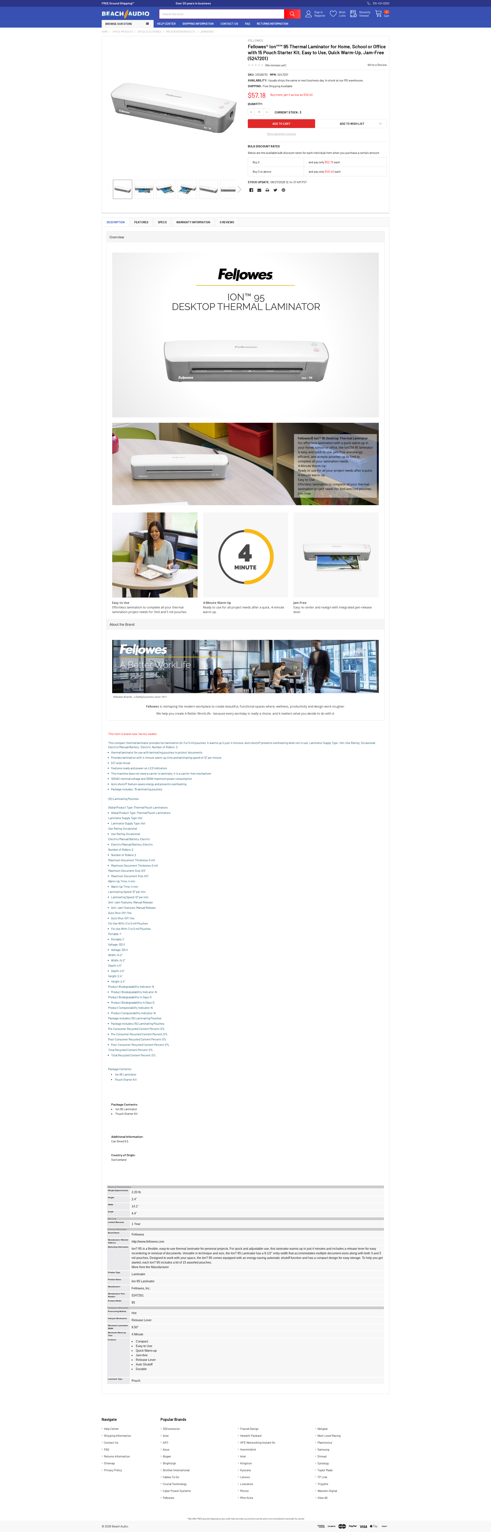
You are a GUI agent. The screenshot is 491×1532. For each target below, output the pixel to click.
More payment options (281, 133)
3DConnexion (171, 1428)
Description (116, 222)
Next (239, 189)
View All (322, 1497)
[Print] (267, 190)
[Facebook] (251, 190)
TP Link (322, 1477)
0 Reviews (227, 222)
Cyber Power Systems (177, 1491)
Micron (244, 1491)
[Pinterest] (283, 190)
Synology (323, 1463)
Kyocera (245, 1470)
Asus (166, 1449)
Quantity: (255, 104)
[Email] (259, 190)
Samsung (323, 1449)
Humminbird (248, 1449)
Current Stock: (288, 112)
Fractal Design (249, 1428)
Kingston (246, 1463)
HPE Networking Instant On (257, 1442)
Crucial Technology (175, 1484)
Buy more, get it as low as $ (291, 94)
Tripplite (322, 1484)
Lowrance (246, 1484)
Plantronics (324, 1442)
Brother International (176, 1470)
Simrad (321, 1456)
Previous (108, 189)
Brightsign (169, 1463)
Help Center (166, 23)
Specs (162, 222)
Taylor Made (325, 1470)
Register (319, 15)
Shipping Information (198, 23)
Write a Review (377, 65)
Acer (166, 1435)
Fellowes (168, 1497)
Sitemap (109, 1463)
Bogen (167, 1456)
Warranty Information (193, 222)
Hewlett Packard (250, 1435)
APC (165, 1442)
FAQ (247, 23)
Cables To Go (171, 1477)
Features (141, 222)
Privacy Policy (113, 1470)
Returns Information (272, 23)
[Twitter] (275, 190)
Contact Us (229, 23)
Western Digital (327, 1491)
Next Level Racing (329, 1435)
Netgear (322, 1428)
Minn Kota (246, 1497)
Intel (243, 1456)
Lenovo (245, 1477)
